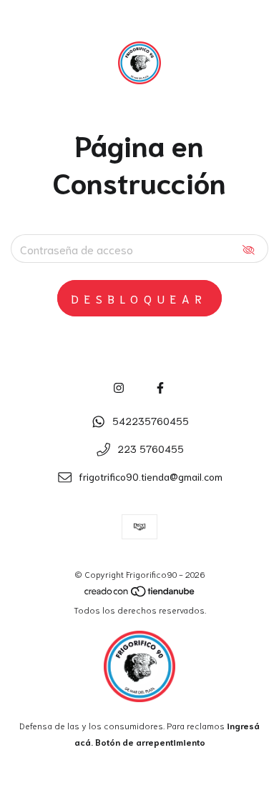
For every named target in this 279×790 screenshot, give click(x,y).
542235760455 (150, 420)
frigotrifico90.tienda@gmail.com (150, 476)
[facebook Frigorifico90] (160, 387)
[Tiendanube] (140, 593)
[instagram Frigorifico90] (118, 387)
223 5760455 (150, 448)
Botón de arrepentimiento (150, 741)
